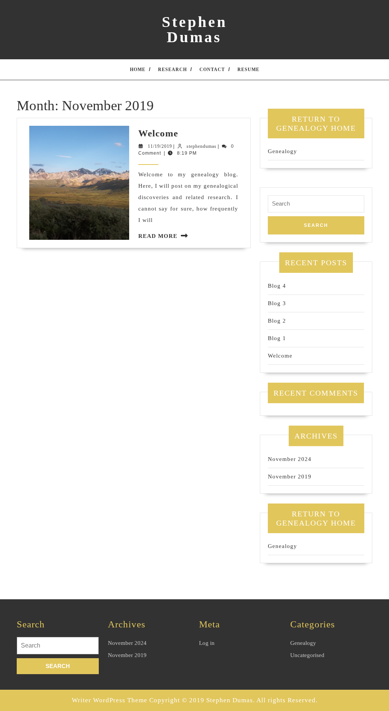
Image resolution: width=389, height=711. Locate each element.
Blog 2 (277, 321)
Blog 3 (277, 303)
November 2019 (290, 476)
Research (172, 69)
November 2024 (290, 459)
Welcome (158, 133)
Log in (207, 643)
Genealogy (282, 151)
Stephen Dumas (194, 29)
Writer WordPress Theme (109, 700)
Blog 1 (277, 338)
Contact (212, 69)
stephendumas (202, 146)
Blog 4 (277, 286)
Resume (248, 69)
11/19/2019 (160, 146)
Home (137, 69)
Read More (157, 236)
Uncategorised (307, 655)
